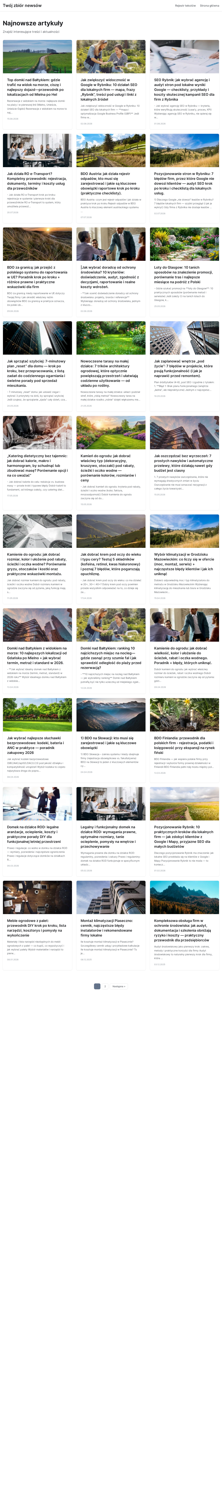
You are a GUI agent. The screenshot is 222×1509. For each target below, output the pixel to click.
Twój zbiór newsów (22, 5)
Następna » (119, 986)
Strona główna (209, 5)
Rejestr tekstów (185, 5)
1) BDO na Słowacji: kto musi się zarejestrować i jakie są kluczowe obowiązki (108, 743)
